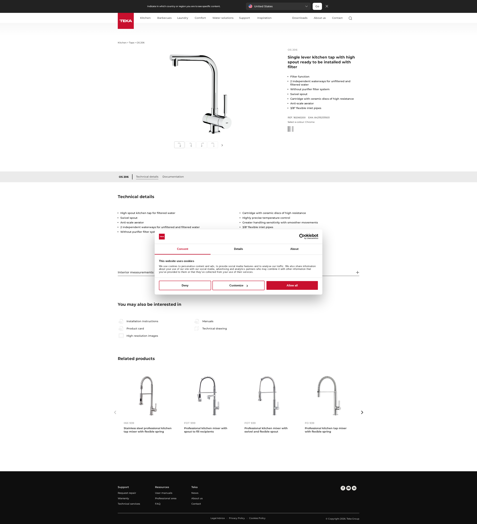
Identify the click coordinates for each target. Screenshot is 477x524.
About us (320, 18)
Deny (185, 285)
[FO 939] (329, 395)
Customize (236, 285)
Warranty (123, 498)
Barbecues (164, 18)
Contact (337, 18)
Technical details (147, 176)
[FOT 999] (208, 395)
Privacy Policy (237, 518)
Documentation (173, 176)
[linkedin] (354, 488)
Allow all (292, 285)
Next (222, 145)
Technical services (129, 503)
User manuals (163, 492)
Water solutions (222, 18)
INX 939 (129, 423)
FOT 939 (250, 423)
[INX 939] (148, 395)
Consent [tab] (182, 248)
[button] (278, 6)
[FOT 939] (269, 395)
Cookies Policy (257, 518)
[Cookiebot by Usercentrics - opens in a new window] (302, 236)
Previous (115, 412)
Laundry (182, 18)
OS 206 (124, 177)
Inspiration (264, 18)
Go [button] (317, 6)
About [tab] (294, 248)
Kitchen (145, 18)
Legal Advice (218, 518)
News (194, 492)
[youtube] (348, 488)
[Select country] (357, 18)
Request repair (127, 492)
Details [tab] (238, 248)
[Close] (327, 6)
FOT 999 (189, 423)
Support (244, 18)
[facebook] (343, 488)
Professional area (165, 498)
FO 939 (309, 423)
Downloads (299, 18)
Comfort (200, 18)
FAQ (157, 503)
